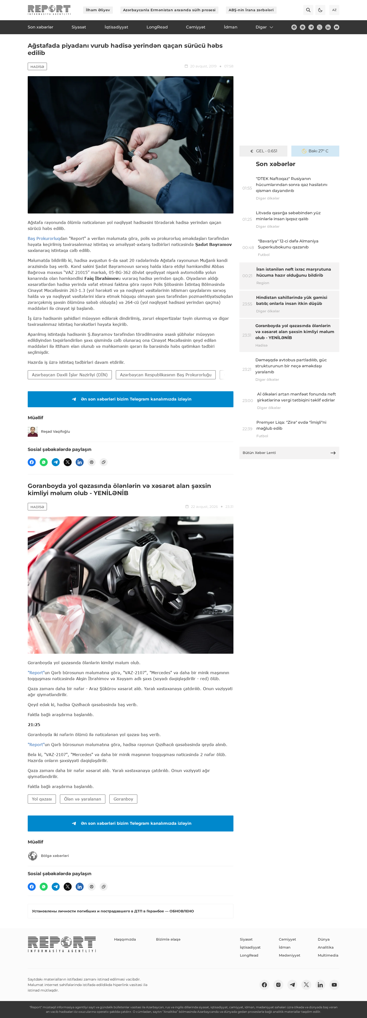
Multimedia (328, 955)
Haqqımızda (125, 939)
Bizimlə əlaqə (168, 939)
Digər (261, 27)
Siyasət (246, 939)
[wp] (44, 462)
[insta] (302, 27)
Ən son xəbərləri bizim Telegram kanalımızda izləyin (136, 399)
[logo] (49, 10)
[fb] (294, 27)
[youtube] (336, 27)
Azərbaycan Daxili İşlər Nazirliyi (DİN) (70, 374)
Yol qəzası (42, 799)
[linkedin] (328, 27)
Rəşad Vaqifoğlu (55, 431)
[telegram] (311, 27)
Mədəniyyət (289, 955)
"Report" (36, 672)
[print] (92, 462)
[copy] (104, 462)
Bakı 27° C (319, 151)
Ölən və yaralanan (82, 799)
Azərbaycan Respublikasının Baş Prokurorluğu (165, 374)
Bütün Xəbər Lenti (259, 452)
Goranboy (123, 799)
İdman (285, 947)
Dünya (324, 939)
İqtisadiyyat (250, 947)
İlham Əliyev (98, 10)
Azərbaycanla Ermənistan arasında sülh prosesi (169, 10)
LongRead (249, 955)
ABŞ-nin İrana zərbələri (251, 10)
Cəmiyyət (287, 939)
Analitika (326, 947)
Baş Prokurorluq (44, 238)
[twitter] (319, 27)
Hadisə (37, 67)
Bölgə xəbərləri (55, 855)
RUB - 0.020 (267, 151)
